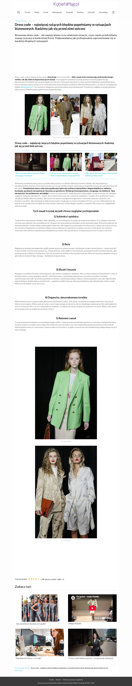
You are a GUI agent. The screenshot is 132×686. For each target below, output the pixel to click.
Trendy (27, 12)
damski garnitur (26, 87)
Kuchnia (80, 12)
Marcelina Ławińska (20, 21)
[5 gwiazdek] (38, 579)
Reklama (58, 679)
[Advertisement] (66, 59)
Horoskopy (103, 12)
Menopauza (57, 12)
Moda (36, 12)
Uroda (45, 12)
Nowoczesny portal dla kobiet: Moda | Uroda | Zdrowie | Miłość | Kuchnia (61, 683)
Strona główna (19, 668)
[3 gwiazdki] (34, 579)
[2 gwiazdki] (32, 579)
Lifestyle (91, 12)
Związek (69, 12)
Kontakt (51, 679)
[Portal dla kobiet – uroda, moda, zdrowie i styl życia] (66, 4)
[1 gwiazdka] (29, 579)
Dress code (18, 670)
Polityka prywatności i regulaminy (73, 679)
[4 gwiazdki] (36, 579)
